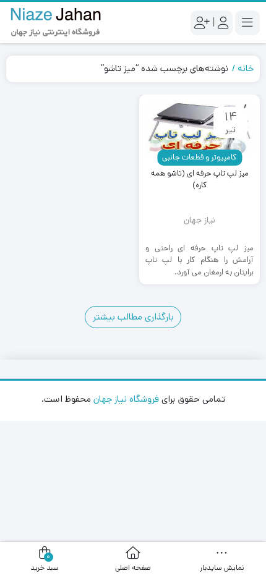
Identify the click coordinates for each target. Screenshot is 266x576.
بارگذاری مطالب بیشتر (133, 316)
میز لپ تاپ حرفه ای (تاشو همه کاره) (200, 179)
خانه (246, 68)
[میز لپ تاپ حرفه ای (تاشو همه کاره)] (199, 129)
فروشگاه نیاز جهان (126, 398)
